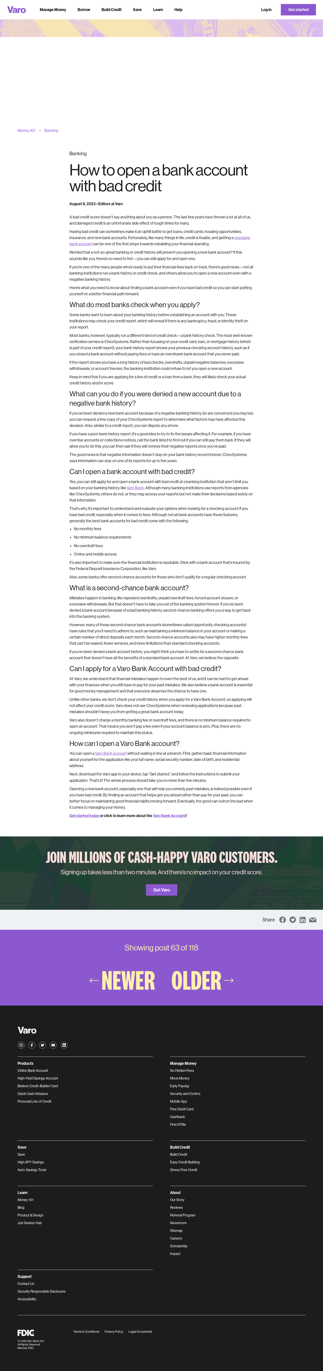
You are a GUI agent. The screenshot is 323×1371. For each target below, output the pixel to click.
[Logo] (16, 9)
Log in (266, 9)
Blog (21, 1207)
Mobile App (178, 1101)
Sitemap (176, 1231)
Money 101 (25, 1200)
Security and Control (185, 1094)
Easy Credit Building (185, 1162)
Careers (176, 1238)
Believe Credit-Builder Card (38, 1086)
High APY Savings (31, 1162)
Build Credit (178, 1154)
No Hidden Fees (182, 1070)
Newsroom (178, 1223)
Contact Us (26, 1284)
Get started (298, 9)
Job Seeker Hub (30, 1223)
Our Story (177, 1200)
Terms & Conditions (86, 1331)
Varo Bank (135, 488)
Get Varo (161, 890)
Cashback (177, 1117)
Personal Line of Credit (34, 1101)
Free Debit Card (182, 1109)
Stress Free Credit (183, 1170)
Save (21, 1154)
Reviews (176, 1207)
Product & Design (30, 1215)
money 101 (26, 130)
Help (178, 9)
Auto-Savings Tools (32, 1170)
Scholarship (178, 1246)
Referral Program (183, 1215)
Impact (175, 1254)
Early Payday (179, 1086)
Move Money (179, 1078)
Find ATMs (178, 1124)
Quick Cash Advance (33, 1094)
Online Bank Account (33, 1070)
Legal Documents (140, 1331)
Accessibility (27, 1299)
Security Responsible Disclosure (42, 1291)
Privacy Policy (114, 1331)
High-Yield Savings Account (38, 1078)
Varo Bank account (111, 753)
